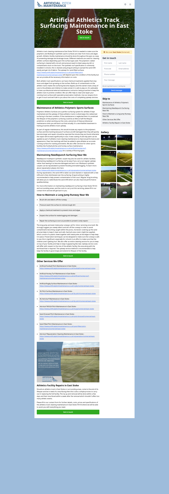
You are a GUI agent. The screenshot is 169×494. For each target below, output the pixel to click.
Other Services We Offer (111, 119)
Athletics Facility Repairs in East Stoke (116, 123)
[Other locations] (125, 4)
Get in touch (84, 38)
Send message (116, 90)
